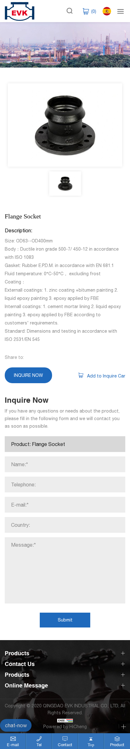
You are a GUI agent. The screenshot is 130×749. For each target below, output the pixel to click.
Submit (65, 619)
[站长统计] (65, 719)
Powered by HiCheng (65, 726)
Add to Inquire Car (106, 375)
